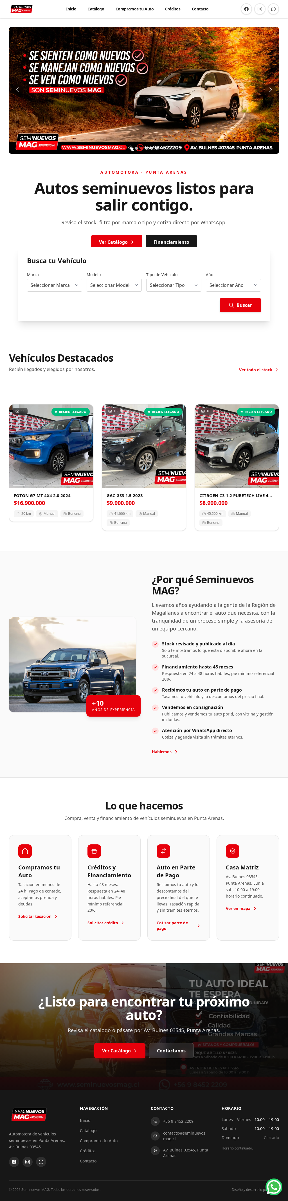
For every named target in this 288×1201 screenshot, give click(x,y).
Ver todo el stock (255, 369)
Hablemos (162, 751)
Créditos (173, 9)
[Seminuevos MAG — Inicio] (21, 9)
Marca (33, 274)
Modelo (94, 274)
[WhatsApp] (273, 9)
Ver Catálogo (113, 242)
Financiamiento (171, 242)
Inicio (71, 9)
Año (209, 274)
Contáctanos (171, 1051)
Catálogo (95, 9)
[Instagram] (260, 9)
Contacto (200, 9)
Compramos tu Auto (135, 9)
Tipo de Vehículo (161, 274)
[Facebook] (246, 9)
